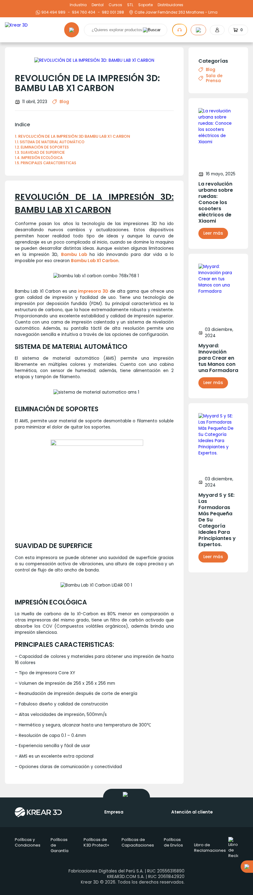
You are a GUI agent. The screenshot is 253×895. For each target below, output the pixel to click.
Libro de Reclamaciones (210, 847)
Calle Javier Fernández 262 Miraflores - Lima (176, 12)
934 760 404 (82, 12)
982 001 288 (112, 12)
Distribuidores (170, 4)
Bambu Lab (74, 254)
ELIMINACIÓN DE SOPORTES (45, 147)
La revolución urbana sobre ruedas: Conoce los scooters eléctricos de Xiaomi (215, 202)
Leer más (213, 233)
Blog (64, 102)
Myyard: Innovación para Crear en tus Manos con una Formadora (218, 358)
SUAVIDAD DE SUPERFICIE (43, 152)
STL (130, 4)
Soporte (145, 4)
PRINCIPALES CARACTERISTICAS (48, 163)
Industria (78, 4)
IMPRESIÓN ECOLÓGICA (42, 157)
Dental (98, 4)
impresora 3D (93, 291)
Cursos (115, 4)
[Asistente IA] (179, 30)
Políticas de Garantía (59, 845)
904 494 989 (53, 12)
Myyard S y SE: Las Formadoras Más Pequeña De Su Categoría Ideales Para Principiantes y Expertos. (217, 520)
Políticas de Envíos (173, 842)
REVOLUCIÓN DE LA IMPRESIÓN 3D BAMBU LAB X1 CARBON (74, 136)
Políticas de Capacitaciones (138, 842)
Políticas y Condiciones (27, 842)
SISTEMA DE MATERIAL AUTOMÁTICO (52, 142)
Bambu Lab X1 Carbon (94, 261)
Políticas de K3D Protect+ (97, 842)
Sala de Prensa (214, 78)
